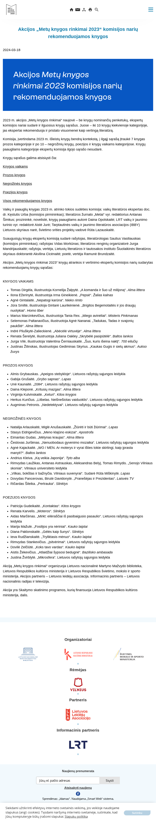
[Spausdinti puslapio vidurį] (90, 9)
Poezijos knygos (15, 192)
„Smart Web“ (95, 798)
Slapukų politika (76, 816)
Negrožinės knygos (17, 184)
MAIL (78, 9)
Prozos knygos (14, 175)
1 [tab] (78, 664)
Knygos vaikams (15, 166)
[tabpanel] (28, 654)
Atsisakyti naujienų (78, 787)
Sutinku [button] (137, 813)
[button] (6, 819)
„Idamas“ (64, 798)
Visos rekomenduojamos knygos (27, 201)
